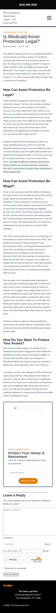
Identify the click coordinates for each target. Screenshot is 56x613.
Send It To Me (28, 481)
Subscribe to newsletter (15, 568)
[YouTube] (10, 586)
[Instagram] (8, 586)
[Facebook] (4, 586)
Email (46, 551)
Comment (8, 538)
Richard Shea (11, 46)
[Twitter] (6, 586)
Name (47, 544)
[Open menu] (49, 17)
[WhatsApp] (12, 586)
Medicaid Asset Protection (15, 32)
